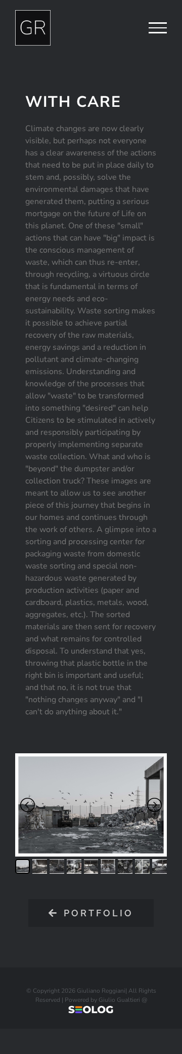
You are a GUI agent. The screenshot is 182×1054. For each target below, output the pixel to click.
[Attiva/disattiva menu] (158, 27)
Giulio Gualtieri (119, 1000)
